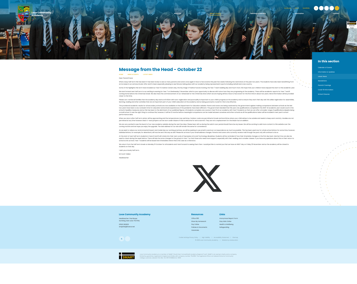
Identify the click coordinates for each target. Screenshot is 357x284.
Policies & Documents (199, 227)
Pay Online (195, 224)
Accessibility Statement (221, 237)
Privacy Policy (193, 237)
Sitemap (235, 237)
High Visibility (206, 237)
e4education (234, 240)
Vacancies (195, 230)
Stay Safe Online (225, 221)
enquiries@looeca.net (127, 227)
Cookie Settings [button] (184, 237)
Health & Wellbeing (226, 224)
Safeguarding (224, 227)
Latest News (148, 74)
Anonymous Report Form (228, 218)
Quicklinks (306, 8)
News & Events (133, 74)
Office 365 (195, 218)
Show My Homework (198, 221)
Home (121, 74)
